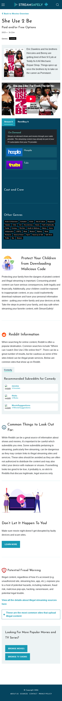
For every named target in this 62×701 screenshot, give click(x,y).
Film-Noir (22, 228)
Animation (23, 221)
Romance (8, 234)
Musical (32, 231)
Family (7, 228)
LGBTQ (18, 231)
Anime (31, 221)
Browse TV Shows (17, 657)
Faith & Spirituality (48, 225)
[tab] (8, 122)
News (46, 231)
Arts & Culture (40, 221)
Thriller (7, 238)
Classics (7, 225)
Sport (28, 234)
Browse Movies (16, 649)
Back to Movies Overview (16, 13)
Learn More (11, 544)
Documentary (28, 225)
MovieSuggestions (21, 405)
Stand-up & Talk (37, 234)
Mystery (39, 231)
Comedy (12, 38)
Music (25, 231)
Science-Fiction (19, 234)
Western (19, 238)
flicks (14, 395)
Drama (37, 225)
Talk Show (48, 234)
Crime (14, 225)
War (13, 238)
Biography (51, 221)
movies (15, 386)
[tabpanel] (31, 151)
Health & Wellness (33, 228)
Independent (9, 231)
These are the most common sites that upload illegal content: (31, 614)
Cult (20, 225)
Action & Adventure (11, 221)
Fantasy (14, 228)
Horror (51, 228)
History (44, 228)
